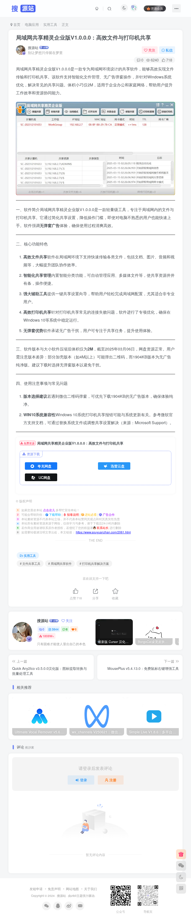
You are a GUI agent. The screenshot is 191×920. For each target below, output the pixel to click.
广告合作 (108, 514)
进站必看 (90, 514)
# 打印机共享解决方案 (94, 563)
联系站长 (102, 527)
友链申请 (36, 888)
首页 (16, 24)
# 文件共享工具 (30, 563)
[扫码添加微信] (181, 866)
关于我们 (90, 888)
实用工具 (50, 24)
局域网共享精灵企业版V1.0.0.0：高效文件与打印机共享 (83, 37)
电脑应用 (32, 24)
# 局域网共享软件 (60, 563)
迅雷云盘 (118, 465)
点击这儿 (49, 510)
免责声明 (54, 888)
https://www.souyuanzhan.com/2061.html (103, 532)
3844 (55, 629)
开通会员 (157, 8)
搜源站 (33, 47)
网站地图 (72, 888)
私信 (169, 50)
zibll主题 (77, 896)
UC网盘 (44, 477)
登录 (83, 779)
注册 (112, 779)
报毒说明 (72, 514)
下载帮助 (54, 514)
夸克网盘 (44, 465)
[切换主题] (181, 877)
